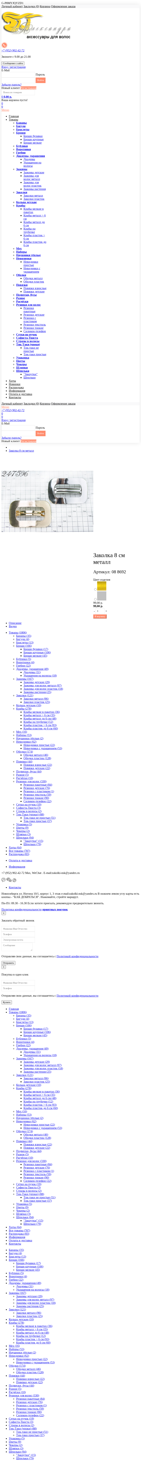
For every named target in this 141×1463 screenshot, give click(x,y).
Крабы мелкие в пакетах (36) (42, 711)
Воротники (23, 149)
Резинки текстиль (35, 324)
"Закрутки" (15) (33, 840)
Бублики (22, 146)
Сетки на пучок (26, 334)
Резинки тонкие (34, 327)
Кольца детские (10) (28, 705)
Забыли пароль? (11, 84)
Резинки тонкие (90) (36, 797)
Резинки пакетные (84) (38, 784)
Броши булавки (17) (36, 649)
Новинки (14, 384)
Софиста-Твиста (27, 337)
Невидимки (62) (26, 741)
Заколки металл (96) (36, 698)
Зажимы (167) (24, 678)
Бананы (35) (23, 635)
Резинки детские (34, 314)
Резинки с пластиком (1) (39, 791)
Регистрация (28, 87)
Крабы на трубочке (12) (38, 721)
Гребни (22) (23, 665)
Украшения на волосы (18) (40, 675)
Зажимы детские (34, 172)
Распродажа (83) (19, 854)
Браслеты (22, 129)
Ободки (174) (24, 751)
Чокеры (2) (23, 831)
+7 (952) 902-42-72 (12, 50)
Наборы (21, 251)
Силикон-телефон (35, 331)
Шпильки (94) (25, 837)
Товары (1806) (18, 632)
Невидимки (23, 258)
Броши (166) (24, 645)
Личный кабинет (12, 6)
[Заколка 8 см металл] (47, 546)
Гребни (21, 152)
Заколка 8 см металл (21, 450)
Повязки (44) (24, 761)
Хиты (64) (15, 847)
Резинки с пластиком (30, 319)
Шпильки (22, 370)
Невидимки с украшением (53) (43, 748)
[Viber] (3, 881)
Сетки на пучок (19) (28, 804)
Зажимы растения (35, 189)
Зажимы (21, 169)
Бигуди (21, 126)
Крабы (20, 205)
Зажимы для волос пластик (32, 184)
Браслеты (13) (24, 642)
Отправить (8, 963)
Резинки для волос (28, 304)
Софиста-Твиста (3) (28, 807)
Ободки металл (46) (36, 754)
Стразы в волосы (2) (28, 811)
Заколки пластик (34, 198)
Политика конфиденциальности (21, 909)
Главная (14, 116)
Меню (5, 110)
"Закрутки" (31, 374)
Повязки (22, 284)
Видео (13, 626)
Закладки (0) (31, 6)
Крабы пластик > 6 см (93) (40, 725)
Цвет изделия (101, 579)
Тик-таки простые (35, 354)
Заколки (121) (24, 695)
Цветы (20, 361)
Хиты (12, 380)
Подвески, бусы (26, 294)
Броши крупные (34, 139)
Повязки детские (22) (37, 768)
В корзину (100, 616)
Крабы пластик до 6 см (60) (41, 728)
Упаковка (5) (24, 824)
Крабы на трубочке (29, 230)
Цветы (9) (22, 827)
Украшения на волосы (32, 164)
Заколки (21, 192)
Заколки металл (33, 195)
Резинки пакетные (29, 309)
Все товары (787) (19, 850)
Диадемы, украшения (30, 155)
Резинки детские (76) (37, 788)
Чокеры (21, 364)
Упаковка (22, 357)
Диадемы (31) (32, 672)
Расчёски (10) (24, 778)
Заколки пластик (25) (37, 702)
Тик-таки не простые (31, 349)
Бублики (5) (23, 659)
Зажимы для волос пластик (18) (43, 688)
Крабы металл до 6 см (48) (40, 718)
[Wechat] (9, 881)
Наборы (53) (24, 735)
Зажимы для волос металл (32, 177)
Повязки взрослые (35, 288)
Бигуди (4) (22, 639)
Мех (19, 248)
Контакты (15, 397)
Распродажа (16, 387)
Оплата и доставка (20, 394)
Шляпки (22, 367)
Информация (17, 390)
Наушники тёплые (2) (29, 738)
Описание (15, 623)
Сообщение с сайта (13, 63)
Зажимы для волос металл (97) (43, 685)
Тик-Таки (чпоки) (28, 344)
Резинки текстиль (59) (37, 794)
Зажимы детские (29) (37, 682)
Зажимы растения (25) (37, 692)
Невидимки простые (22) (39, 745)
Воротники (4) (25, 662)
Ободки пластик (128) (37, 758)
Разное (20, 298)
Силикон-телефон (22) (37, 801)
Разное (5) (22, 774)
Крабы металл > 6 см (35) (39, 715)
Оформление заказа (63, 6)
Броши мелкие (33, 142)
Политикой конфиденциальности (77, 956)
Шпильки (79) (32, 844)
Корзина (45, 6)
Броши (21, 132)
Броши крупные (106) (37, 652)
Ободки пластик (34, 281)
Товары (13, 119)
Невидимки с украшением (32, 270)
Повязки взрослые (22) (38, 764)
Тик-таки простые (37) (38, 821)
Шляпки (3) (23, 834)
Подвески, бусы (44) (28, 771)
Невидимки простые (31, 263)
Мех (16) (21, 731)
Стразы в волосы (27, 341)
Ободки (21, 275)
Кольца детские (26, 202)
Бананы (21, 122)
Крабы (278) (23, 708)
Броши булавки (33, 136)
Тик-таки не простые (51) (39, 817)
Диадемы (29, 159)
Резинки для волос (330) (31, 781)
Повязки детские (34, 291)
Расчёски (22, 301)
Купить (6, 1002)
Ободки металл (33, 278)
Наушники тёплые (28, 255)
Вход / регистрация (13, 67)
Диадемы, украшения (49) (32, 668)
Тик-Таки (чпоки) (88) (30, 814)
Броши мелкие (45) (35, 655)
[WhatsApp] (14, 881)
